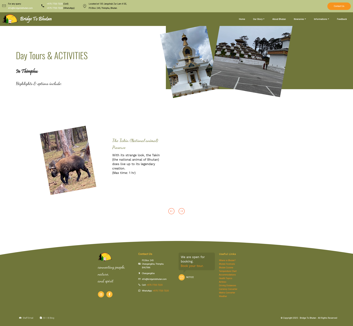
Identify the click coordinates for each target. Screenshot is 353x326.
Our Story (258, 19)
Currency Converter (228, 289)
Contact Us (339, 6)
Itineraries (299, 19)
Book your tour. (192, 266)
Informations (320, 19)
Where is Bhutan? (227, 260)
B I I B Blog (48, 318)
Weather (223, 296)
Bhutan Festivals (227, 264)
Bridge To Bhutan (36, 19)
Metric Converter (227, 292)
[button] (171, 211)
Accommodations (227, 274)
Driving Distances (227, 285)
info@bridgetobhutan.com (20, 8)
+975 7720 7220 (55, 3)
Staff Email (28, 318)
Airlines (222, 282)
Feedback (342, 19)
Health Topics (225, 278)
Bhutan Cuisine (226, 267)
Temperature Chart (228, 271)
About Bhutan (279, 19)
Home (242, 19)
